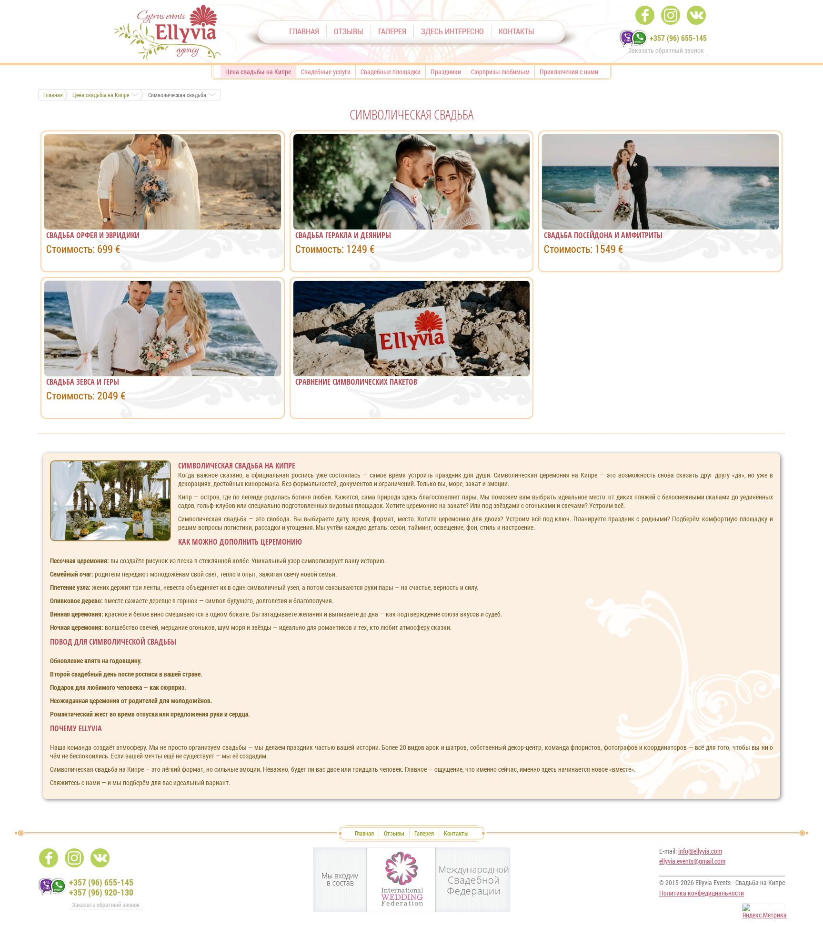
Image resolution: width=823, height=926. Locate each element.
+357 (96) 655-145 (678, 38)
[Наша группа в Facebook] (644, 15)
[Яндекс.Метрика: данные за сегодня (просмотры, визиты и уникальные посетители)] (765, 911)
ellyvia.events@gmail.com (692, 861)
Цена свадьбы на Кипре (100, 95)
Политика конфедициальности (701, 892)
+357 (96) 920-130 (101, 892)
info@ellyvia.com (700, 851)
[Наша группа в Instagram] (670, 15)
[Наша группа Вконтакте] (696, 15)
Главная (53, 95)
